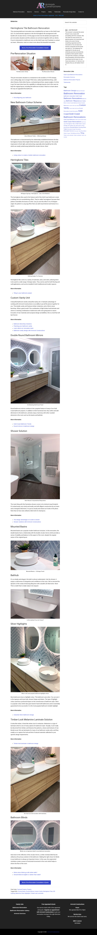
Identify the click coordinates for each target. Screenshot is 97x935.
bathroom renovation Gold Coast (73, 79)
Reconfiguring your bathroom (22, 97)
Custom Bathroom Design (75, 86)
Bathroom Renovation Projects (72, 63)
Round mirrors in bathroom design (24, 426)
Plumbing (81, 110)
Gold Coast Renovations (72, 105)
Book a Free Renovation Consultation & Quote (35, 47)
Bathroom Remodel (81, 74)
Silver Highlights (25, 893)
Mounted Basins (74, 110)
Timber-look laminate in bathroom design (26, 743)
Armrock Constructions (53, 932)
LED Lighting (70, 109)
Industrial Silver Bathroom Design (24, 715)
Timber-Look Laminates (37, 893)
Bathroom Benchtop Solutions (23, 324)
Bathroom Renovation (74, 77)
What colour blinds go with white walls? (25, 872)
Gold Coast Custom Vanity (80, 103)
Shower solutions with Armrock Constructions (27, 522)
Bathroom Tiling (71, 84)
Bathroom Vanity (81, 84)
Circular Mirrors (30, 891)
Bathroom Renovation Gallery (19, 910)
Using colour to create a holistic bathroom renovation (29, 155)
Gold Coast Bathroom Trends (22, 424)
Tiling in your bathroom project (23, 293)
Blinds (65, 86)
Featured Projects (22, 889)
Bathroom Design (70, 74)
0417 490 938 (59, 15)
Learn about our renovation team (23, 328)
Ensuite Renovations (73, 94)
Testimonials (67, 65)
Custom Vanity (38, 891)
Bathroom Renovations (73, 82)
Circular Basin (21, 891)
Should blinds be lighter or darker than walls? (27, 874)
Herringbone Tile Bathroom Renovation (30, 28)
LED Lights (75, 109)
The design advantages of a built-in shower (27, 519)
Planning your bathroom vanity (23, 326)
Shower (65, 116)
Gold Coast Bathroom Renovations (73, 58)
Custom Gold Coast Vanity (74, 88)
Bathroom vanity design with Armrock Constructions (29, 330)
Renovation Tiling (77, 114)
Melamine (18, 893)
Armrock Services (20, 913)
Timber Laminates (77, 118)
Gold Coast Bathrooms (69, 103)
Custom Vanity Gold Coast (74, 91)
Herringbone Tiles (47, 891)
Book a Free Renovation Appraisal (43, 15)
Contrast (68, 86)
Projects (29, 889)
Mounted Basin (67, 110)
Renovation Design (71, 112)
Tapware (68, 116)
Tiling (82, 116)
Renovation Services (69, 60)
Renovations (78, 112)
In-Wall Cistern (78, 107)
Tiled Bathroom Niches (75, 116)
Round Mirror (83, 114)
